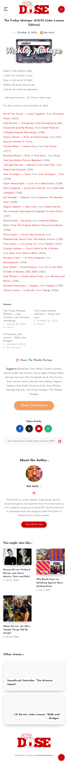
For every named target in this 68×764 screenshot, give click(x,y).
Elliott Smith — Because (17, 220)
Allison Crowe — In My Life (19, 290)
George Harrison (14, 377)
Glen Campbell (33, 377)
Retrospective (11, 262)
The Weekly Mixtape (40, 360)
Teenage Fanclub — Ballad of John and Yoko (29, 164)
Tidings (46, 290)
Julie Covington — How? (17, 174)
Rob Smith (22, 385)
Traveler (49, 243)
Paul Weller (45, 381)
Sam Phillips (54, 385)
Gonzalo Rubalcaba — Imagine (21, 285)
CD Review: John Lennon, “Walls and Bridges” (14, 337)
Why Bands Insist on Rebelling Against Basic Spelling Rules (49, 582)
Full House (50, 146)
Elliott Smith (11, 373)
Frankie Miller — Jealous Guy (20, 146)
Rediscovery (47, 183)
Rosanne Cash (38, 385)
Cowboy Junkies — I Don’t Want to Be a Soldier (30, 248)
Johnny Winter (30, 381)
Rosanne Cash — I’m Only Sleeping (23, 257)
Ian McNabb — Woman (16, 197)
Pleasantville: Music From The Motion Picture (29, 239)
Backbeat (23, 368)
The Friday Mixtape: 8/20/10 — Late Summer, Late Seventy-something (16, 315)
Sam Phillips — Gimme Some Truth (23, 276)
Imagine (50, 285)
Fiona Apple (40, 373)
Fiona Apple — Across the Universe (24, 234)
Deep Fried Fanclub (14, 169)
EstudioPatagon (45, 755)
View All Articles (34, 524)
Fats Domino (26, 373)
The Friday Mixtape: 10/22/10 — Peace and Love (47, 314)
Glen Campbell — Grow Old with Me (24, 188)
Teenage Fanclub (15, 389)
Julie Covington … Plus (51, 174)
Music (23, 360)
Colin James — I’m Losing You (20, 243)
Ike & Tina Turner (52, 377)
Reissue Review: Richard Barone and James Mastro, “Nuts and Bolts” (17, 573)
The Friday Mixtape (37, 389)
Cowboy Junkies (53, 368)
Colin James (36, 368)
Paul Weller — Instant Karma (20, 267)
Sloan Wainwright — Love (18, 183)
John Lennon (14, 381)
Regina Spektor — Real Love (19, 206)
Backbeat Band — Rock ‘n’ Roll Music (25, 155)
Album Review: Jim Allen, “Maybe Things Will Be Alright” (17, 629)
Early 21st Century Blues (23, 253)
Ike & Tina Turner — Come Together (24, 113)
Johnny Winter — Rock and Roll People (26, 137)
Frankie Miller (56, 373)
